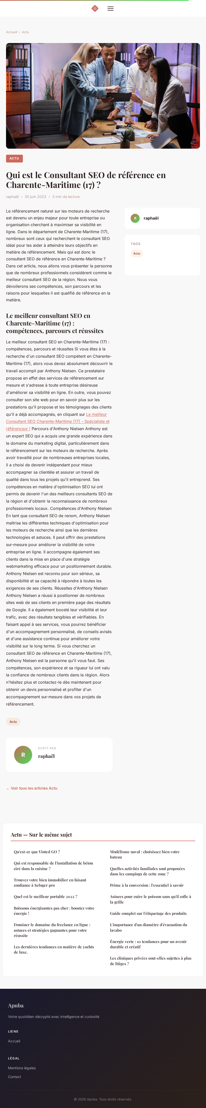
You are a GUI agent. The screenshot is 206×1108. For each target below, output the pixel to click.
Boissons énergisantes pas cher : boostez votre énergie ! (54, 911)
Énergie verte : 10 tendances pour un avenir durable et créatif (148, 944)
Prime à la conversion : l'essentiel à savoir (147, 885)
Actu (25, 32)
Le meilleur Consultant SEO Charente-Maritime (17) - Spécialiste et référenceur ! (58, 421)
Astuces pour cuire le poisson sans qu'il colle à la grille (150, 899)
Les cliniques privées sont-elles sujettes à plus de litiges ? (150, 961)
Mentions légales (22, 1068)
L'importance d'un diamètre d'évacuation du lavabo (148, 927)
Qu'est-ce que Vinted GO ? (37, 851)
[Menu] (111, 9)
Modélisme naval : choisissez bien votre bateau (145, 854)
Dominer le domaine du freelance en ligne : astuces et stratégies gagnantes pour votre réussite (52, 930)
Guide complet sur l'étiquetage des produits (148, 913)
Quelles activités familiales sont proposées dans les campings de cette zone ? (147, 871)
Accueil (11, 32)
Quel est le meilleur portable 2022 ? (45, 896)
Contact (14, 1077)
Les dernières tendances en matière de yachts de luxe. (54, 949)
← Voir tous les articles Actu (31, 788)
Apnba (16, 1005)
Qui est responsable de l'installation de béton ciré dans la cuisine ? (53, 865)
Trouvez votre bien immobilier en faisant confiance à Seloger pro (50, 882)
